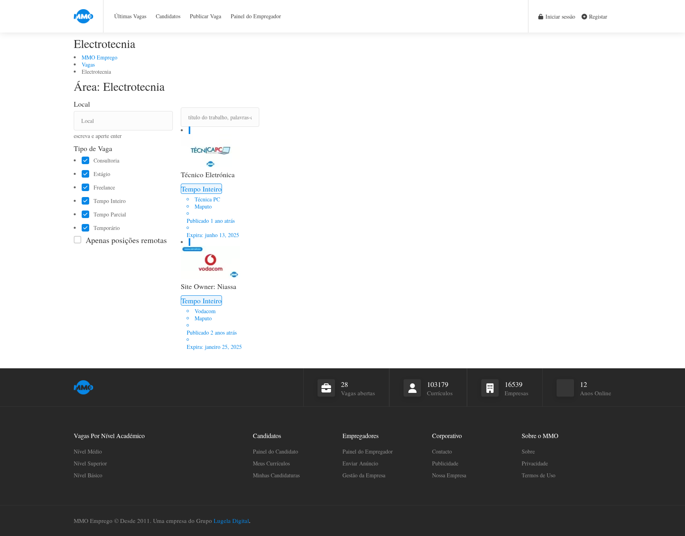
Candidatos (168, 16)
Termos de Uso (538, 475)
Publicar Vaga (205, 16)
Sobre (528, 451)
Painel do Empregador (256, 16)
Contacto (442, 451)
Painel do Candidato (275, 451)
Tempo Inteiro (110, 201)
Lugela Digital (231, 521)
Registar (597, 16)
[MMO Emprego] (83, 12)
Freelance (104, 187)
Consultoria (106, 160)
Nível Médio (88, 451)
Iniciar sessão (559, 16)
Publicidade (445, 463)
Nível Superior (90, 463)
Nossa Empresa (449, 475)
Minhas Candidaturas (276, 475)
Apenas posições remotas (126, 240)
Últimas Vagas (130, 16)
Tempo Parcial (110, 214)
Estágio (102, 174)
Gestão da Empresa (363, 475)
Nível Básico (88, 475)
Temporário (107, 228)
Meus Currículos (271, 463)
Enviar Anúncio (360, 463)
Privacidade (535, 463)
